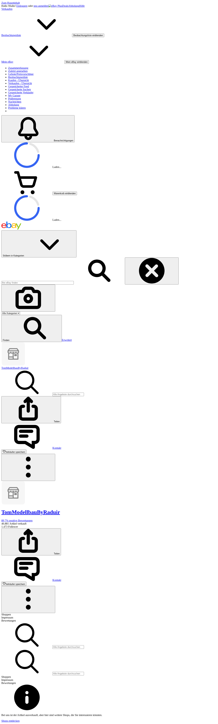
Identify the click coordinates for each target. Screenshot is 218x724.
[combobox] (37, 283)
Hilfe (82, 5)
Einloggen (21, 5)
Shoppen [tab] (6, 614)
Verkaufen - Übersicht (20, 83)
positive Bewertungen (17, 520)
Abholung (73, 5)
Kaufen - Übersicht (18, 80)
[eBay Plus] (55, 5)
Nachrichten (14, 101)
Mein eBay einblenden (77, 62)
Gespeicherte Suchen (19, 89)
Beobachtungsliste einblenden (88, 35)
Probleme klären (17, 107)
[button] (31, 328)
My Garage (14, 95)
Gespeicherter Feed (18, 86)
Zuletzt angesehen (18, 71)
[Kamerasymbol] (28, 298)
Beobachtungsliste (18, 77)
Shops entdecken (10, 720)
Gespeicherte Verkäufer (20, 92)
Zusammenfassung (18, 67)
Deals (65, 5)
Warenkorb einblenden (65, 193)
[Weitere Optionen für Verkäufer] (28, 467)
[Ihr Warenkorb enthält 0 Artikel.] (26, 193)
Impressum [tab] (7, 617)
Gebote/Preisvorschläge (21, 74)
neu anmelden (41, 5)
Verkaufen (6, 9)
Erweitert (67, 340)
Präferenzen (14, 98)
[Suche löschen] (152, 271)
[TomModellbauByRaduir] (13, 364)
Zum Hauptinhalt (10, 2)
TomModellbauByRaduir (14, 368)
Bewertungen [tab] (8, 620)
